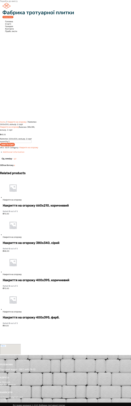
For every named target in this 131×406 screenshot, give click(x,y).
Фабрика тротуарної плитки (38, 13)
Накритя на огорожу (16, 122)
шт (15, 158)
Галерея (9, 26)
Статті (8, 24)
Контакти (9, 29)
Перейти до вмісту (9, 1)
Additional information (13, 152)
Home (3, 122)
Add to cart (7, 144)
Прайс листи (11, 31)
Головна (9, 21)
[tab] (44, 152)
